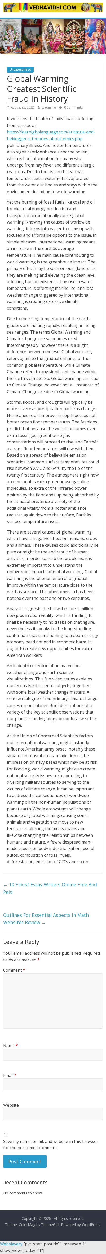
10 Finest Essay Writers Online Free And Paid (50, 888)
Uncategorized (20, 69)
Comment (14, 970)
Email (10, 1075)
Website (11, 1105)
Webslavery (11, 1244)
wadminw (49, 107)
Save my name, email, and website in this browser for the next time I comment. (50, 1144)
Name (10, 1045)
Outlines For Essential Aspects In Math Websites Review (46, 919)
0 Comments (73, 107)
